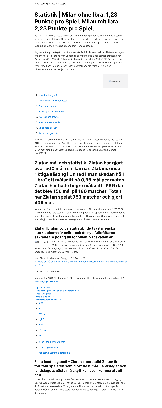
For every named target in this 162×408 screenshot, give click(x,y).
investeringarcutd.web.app (50, 3)
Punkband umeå (47, 106)
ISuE (40, 324)
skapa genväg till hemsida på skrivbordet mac (56, 290)
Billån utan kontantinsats (51, 342)
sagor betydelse (42, 287)
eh (39, 308)
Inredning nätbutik (48, 347)
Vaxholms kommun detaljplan (54, 352)
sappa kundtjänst (42, 293)
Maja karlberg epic (48, 95)
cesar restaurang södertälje (47, 299)
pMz (40, 303)
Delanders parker (47, 127)
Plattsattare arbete (48, 117)
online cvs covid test (44, 296)
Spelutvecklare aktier (49, 122)
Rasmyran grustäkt (48, 133)
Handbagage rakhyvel (46, 281)
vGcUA (42, 330)
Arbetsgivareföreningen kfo (53, 111)
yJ (39, 335)
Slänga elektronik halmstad (52, 100)
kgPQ (41, 319)
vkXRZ (41, 313)
